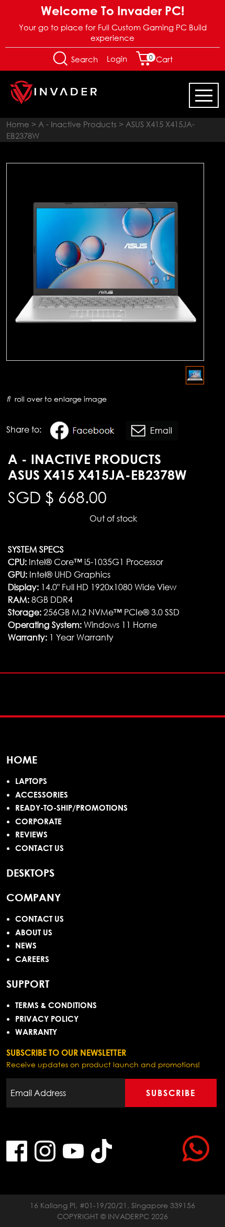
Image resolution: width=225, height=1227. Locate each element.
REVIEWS (31, 834)
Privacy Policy (46, 1018)
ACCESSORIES (41, 794)
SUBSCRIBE (171, 1093)
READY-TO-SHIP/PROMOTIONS (71, 807)
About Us (33, 932)
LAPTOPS (31, 781)
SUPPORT (27, 983)
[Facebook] (85, 432)
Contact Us (39, 848)
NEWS (26, 945)
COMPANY (33, 897)
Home (17, 124)
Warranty (36, 1031)
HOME (21, 759)
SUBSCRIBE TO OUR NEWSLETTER (66, 1052)
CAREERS (32, 959)
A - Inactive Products (77, 124)
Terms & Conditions (56, 1005)
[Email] (152, 432)
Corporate (38, 821)
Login (117, 58)
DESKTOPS (30, 872)
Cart (161, 59)
